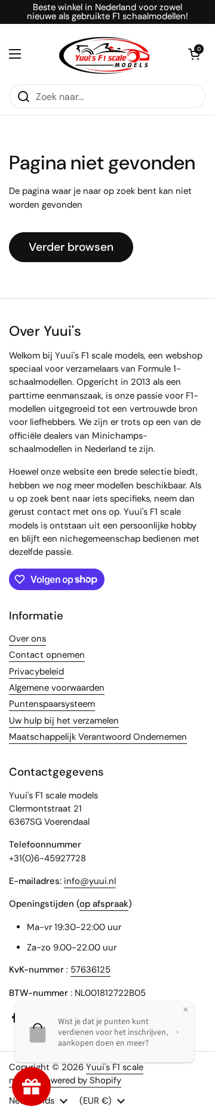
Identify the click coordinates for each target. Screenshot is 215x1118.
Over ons (27, 639)
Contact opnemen (47, 655)
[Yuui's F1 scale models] (104, 54)
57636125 (90, 970)
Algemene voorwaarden (57, 688)
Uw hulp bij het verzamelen (64, 721)
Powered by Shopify (80, 1080)
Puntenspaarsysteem (52, 704)
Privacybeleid (36, 672)
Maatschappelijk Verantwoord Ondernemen (98, 737)
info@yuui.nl (90, 881)
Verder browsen (71, 246)
